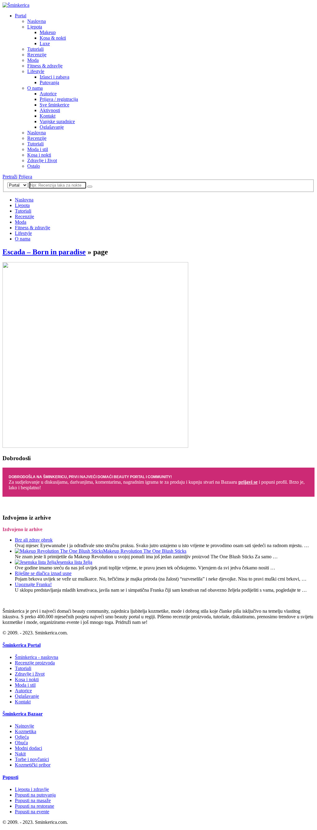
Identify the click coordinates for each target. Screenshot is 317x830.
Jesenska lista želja (74, 562)
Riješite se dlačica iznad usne (43, 573)
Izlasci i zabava (54, 77)
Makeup (48, 32)
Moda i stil (37, 149)
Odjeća (22, 737)
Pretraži (9, 176)
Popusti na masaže (33, 800)
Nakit (20, 753)
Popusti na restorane (34, 806)
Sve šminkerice (54, 104)
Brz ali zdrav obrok (34, 540)
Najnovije (24, 725)
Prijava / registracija (59, 99)
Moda (33, 60)
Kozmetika (25, 731)
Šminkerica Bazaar (22, 713)
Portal (20, 15)
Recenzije (36, 54)
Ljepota (34, 26)
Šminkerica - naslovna (36, 657)
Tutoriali (35, 49)
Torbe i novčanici (32, 759)
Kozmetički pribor (32, 764)
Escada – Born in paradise (44, 252)
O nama (35, 88)
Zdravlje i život (42, 160)
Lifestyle (35, 71)
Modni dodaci (28, 748)
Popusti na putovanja (35, 795)
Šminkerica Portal (21, 645)
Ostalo (33, 166)
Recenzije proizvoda (35, 662)
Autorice (48, 93)
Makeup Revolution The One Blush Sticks (144, 551)
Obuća (21, 742)
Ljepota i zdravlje (32, 789)
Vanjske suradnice (57, 121)
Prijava (25, 176)
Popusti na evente (32, 811)
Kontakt (47, 116)
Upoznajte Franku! (33, 584)
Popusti (10, 777)
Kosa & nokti (53, 38)
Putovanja (49, 82)
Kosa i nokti (39, 155)
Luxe (45, 43)
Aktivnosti (50, 110)
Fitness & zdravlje (45, 65)
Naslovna (36, 21)
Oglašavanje (52, 127)
